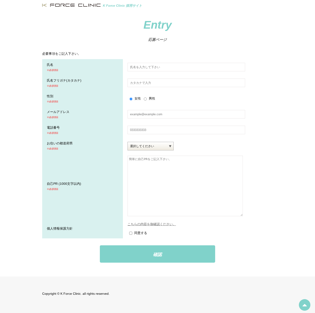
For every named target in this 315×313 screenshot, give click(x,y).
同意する (140, 233)
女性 (137, 98)
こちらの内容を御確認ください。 (152, 224)
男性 (152, 98)
